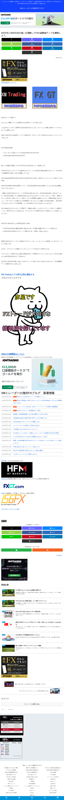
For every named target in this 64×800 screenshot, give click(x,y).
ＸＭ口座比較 (53, 772)
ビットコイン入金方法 (52, 776)
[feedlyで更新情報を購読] (16, 550)
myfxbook (53, 783)
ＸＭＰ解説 (53, 774)
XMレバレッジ (11, 783)
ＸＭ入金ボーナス (32, 774)
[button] (59, 435)
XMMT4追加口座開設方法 (32, 770)
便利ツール (53, 788)
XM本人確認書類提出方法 (11, 772)
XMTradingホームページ (8, 82)
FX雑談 (4, 521)
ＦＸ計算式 (11, 790)
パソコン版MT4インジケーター (11, 786)
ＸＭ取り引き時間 (11, 779)
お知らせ (32, 795)
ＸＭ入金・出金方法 (11, 776)
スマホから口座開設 (11, 770)
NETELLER (53, 786)
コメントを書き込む (32, 704)
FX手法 (32, 788)
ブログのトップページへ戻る (10, 509)
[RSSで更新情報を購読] (47, 550)
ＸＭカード (53, 781)
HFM (2, 461)
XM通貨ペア (32, 779)
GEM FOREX (53, 792)
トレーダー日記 (53, 790)
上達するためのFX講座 (11, 792)
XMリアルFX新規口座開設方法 (52, 767)
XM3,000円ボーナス (11, 774)
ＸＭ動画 (32, 781)
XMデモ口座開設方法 (32, 772)
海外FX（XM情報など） (32, 767)
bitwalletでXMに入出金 (32, 776)
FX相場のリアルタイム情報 (11, 767)
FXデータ (32, 790)
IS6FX (3, 493)
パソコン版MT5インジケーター (32, 786)
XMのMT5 (11, 781)
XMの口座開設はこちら (13, 354)
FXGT (32, 792)
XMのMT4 (52, 779)
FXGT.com (4, 479)
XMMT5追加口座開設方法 (53, 770)
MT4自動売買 (32, 783)
